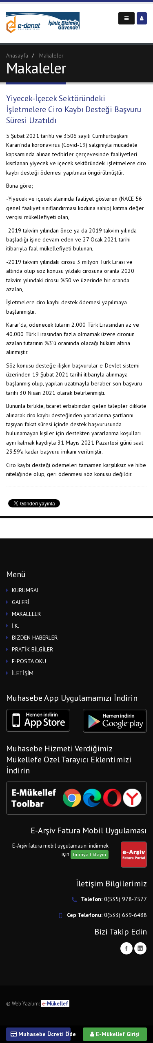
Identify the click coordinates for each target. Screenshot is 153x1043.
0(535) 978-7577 (125, 899)
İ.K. (15, 625)
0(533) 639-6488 (125, 915)
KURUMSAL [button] (26, 590)
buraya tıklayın (89, 854)
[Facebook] (126, 948)
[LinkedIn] (140, 948)
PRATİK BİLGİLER (32, 649)
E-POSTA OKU (29, 661)
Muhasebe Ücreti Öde (44, 1034)
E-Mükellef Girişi (117, 1034)
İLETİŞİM (22, 673)
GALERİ (20, 602)
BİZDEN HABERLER (35, 637)
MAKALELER (26, 614)
